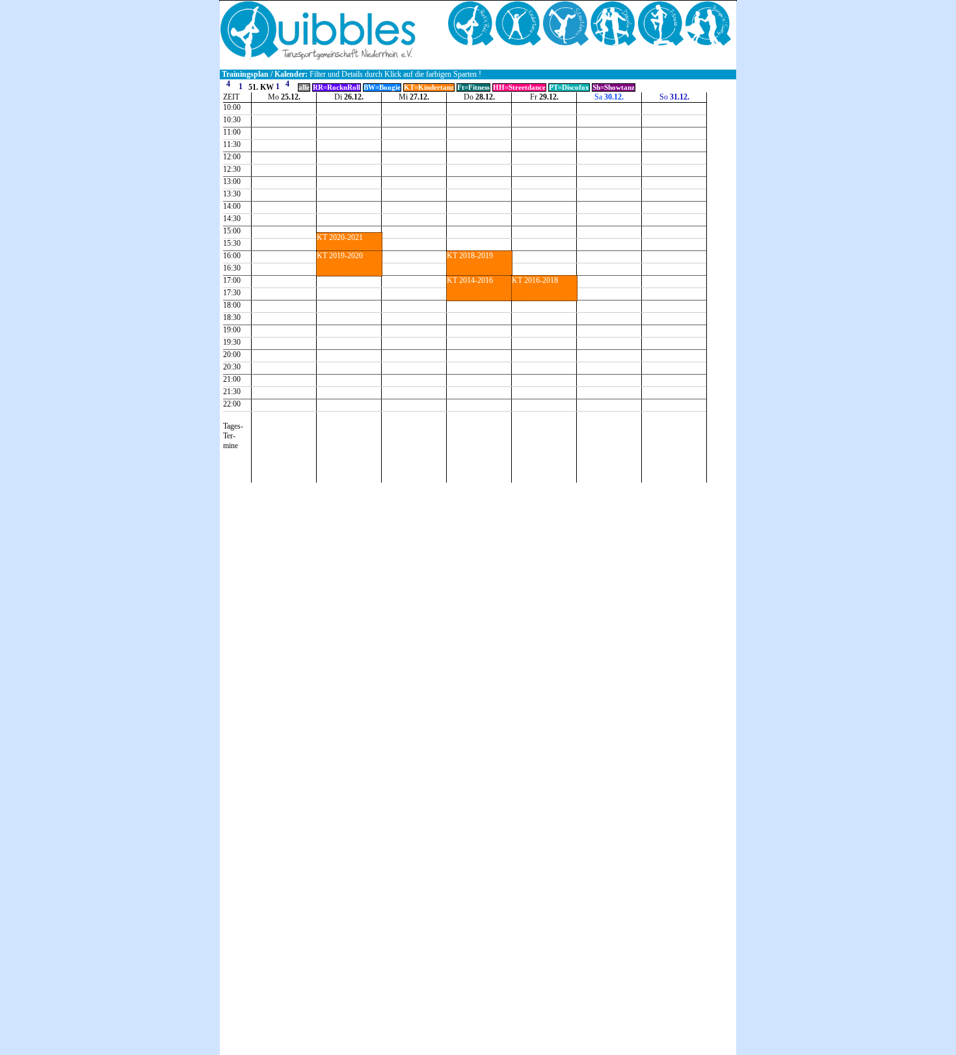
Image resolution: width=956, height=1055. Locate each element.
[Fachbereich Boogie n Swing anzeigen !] (708, 42)
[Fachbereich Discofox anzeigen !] (614, 42)
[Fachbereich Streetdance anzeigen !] (567, 42)
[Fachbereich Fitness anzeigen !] (661, 42)
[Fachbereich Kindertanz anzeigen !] (519, 42)
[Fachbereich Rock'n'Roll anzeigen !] (472, 42)
